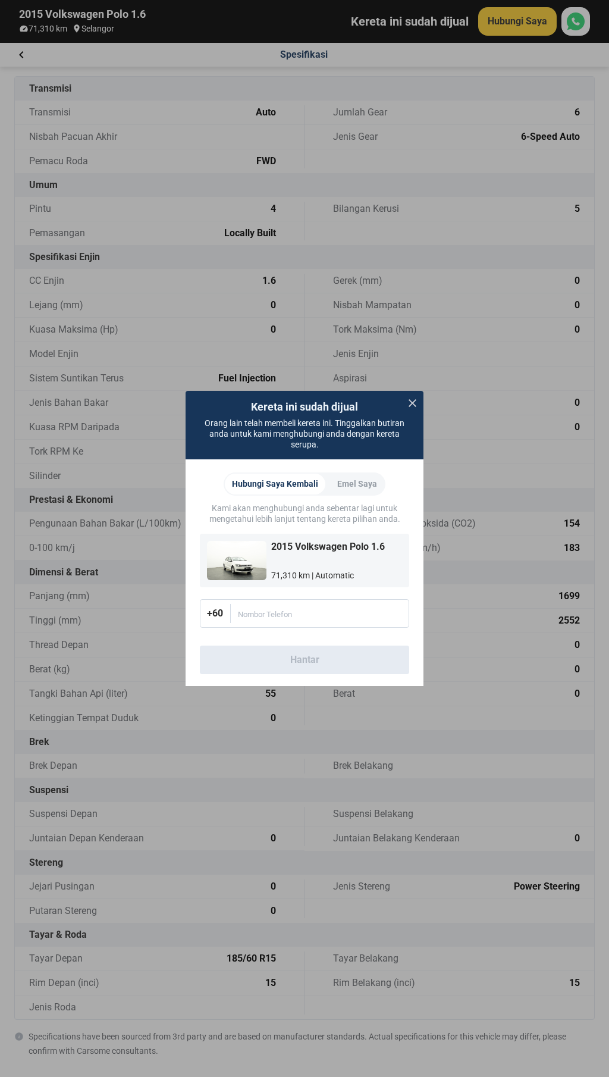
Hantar (304, 659)
